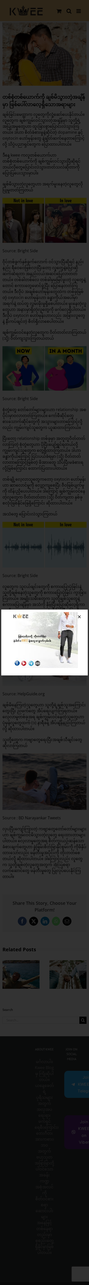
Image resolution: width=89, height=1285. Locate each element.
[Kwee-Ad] (44, 614)
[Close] (79, 617)
